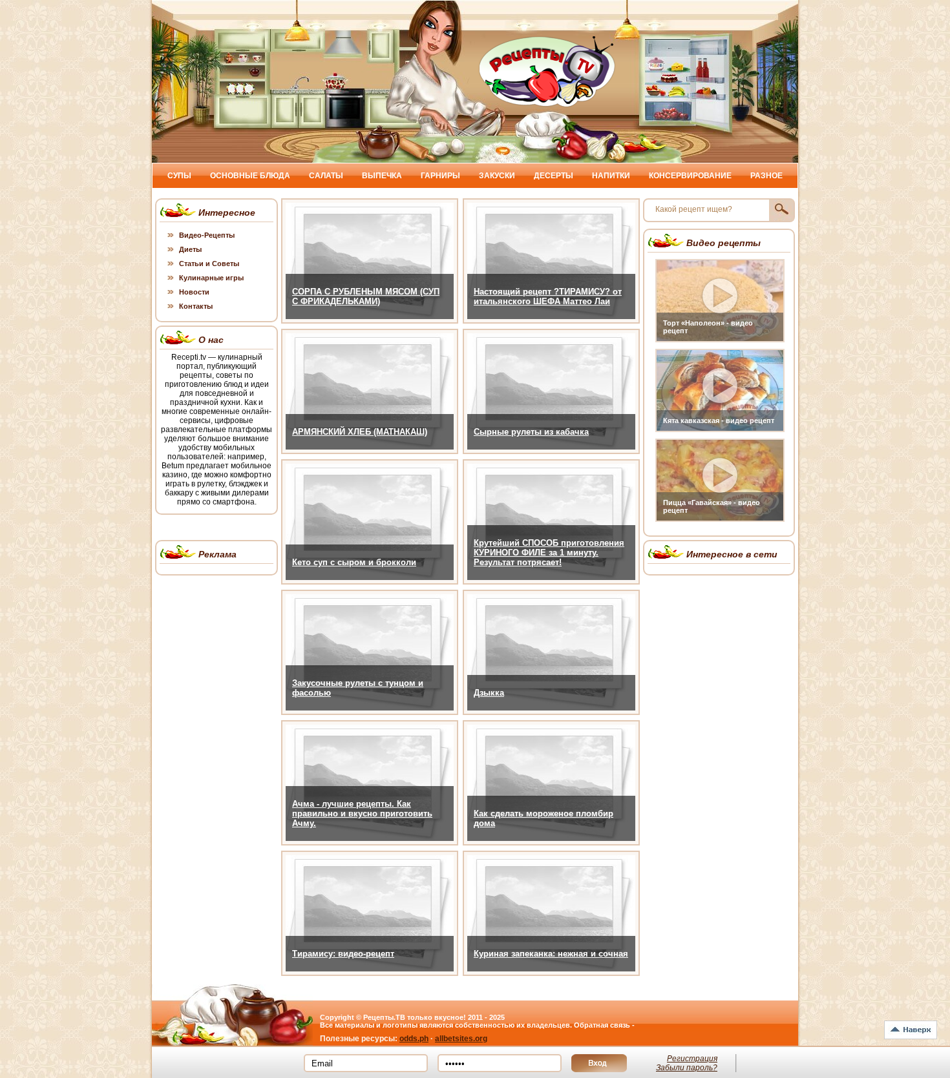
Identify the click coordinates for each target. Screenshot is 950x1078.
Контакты (196, 306)
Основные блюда (250, 175)
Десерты (553, 175)
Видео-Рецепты (207, 235)
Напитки (611, 175)
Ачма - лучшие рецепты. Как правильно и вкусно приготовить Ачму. (362, 813)
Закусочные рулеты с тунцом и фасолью (357, 688)
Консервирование (690, 175)
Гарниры (440, 175)
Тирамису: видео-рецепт (343, 954)
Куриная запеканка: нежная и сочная (551, 954)
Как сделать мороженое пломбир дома (543, 818)
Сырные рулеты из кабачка (531, 432)
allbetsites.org (461, 1038)
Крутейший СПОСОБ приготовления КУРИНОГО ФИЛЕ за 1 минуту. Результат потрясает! (549, 552)
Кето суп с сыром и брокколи (354, 562)
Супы (179, 175)
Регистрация (692, 1058)
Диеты (190, 249)
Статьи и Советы (209, 263)
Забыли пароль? (686, 1067)
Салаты (326, 175)
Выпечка (382, 175)
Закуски (497, 175)
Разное (766, 175)
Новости (194, 292)
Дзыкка (489, 693)
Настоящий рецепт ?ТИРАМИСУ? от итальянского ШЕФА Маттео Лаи (548, 296)
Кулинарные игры (211, 278)
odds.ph (413, 1038)
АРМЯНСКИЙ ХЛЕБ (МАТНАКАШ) (359, 432)
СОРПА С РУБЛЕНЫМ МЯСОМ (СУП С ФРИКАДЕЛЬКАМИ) (365, 296)
